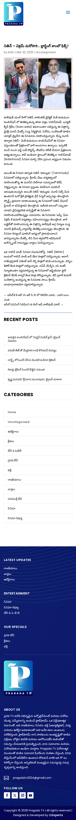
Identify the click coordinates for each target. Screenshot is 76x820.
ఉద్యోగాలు (13, 431)
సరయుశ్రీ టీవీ (15, 499)
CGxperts (56, 815)
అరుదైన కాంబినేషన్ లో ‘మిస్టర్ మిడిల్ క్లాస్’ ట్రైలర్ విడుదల (34, 339)
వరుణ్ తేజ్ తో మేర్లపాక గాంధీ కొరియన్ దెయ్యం (32, 350)
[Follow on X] (15, 795)
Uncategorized (46, 52)
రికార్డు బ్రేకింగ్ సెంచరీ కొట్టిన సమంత (26, 369)
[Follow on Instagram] (22, 795)
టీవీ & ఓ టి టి (11, 613)
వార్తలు (11, 489)
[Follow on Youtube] (30, 795)
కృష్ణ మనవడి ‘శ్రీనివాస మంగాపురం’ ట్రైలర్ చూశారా (35, 379)
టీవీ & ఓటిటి (14, 451)
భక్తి (9, 470)
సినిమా (11, 508)
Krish (11, 52)
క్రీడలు (11, 441)
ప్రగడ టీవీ (13, 460)
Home (12, 412)
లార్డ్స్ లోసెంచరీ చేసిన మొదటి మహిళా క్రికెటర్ (32, 360)
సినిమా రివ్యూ (15, 518)
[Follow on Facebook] (7, 795)
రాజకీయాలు (14, 480)
